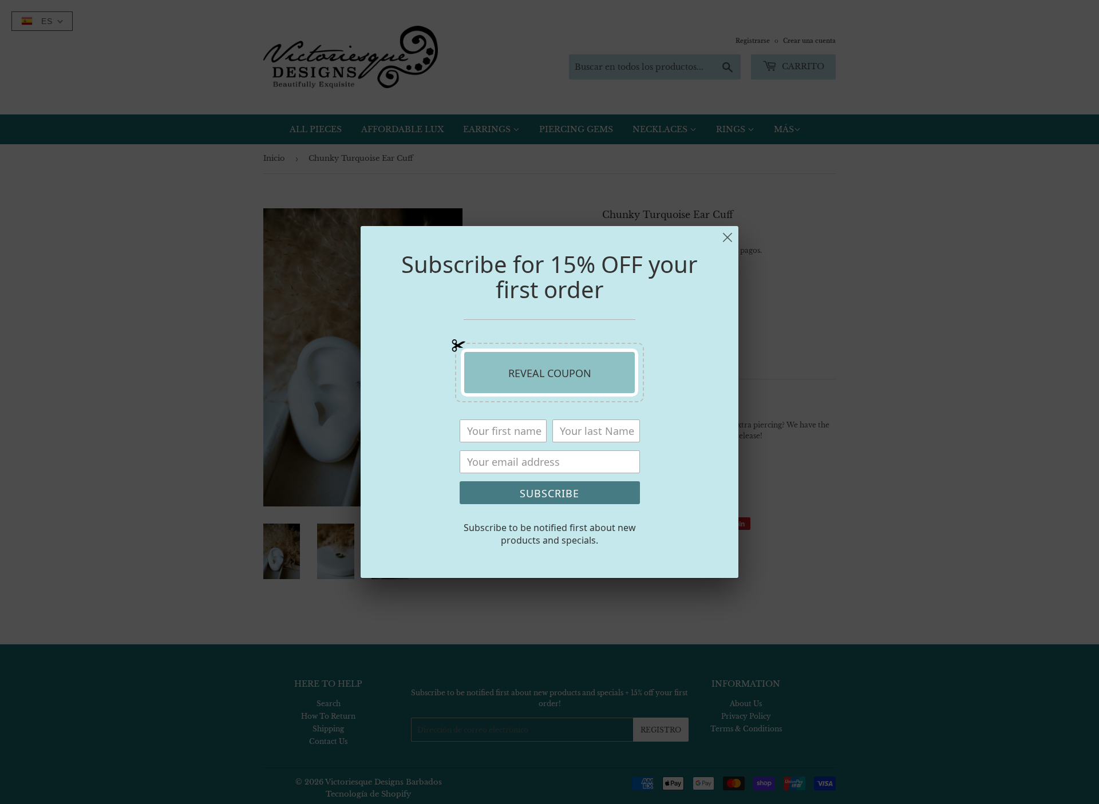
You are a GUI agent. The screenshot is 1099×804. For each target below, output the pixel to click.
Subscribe (549, 493)
